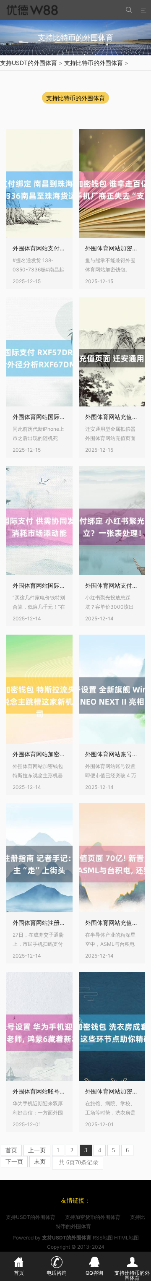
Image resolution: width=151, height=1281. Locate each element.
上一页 (37, 1150)
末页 (40, 1162)
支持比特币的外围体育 (93, 62)
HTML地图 (126, 1237)
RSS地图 (103, 1237)
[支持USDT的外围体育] (31, 10)
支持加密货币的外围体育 (92, 1217)
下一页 (14, 1162)
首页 (11, 1150)
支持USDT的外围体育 (28, 62)
